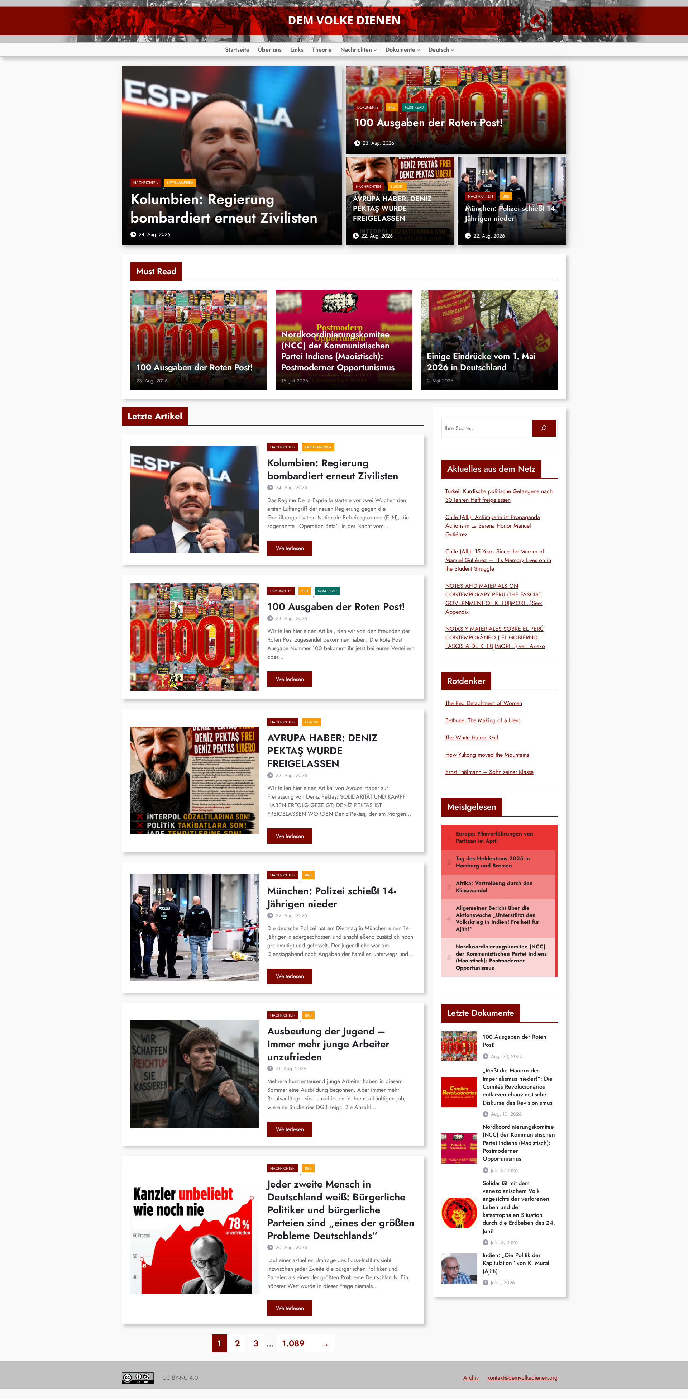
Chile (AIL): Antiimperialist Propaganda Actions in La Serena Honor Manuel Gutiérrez (492, 525)
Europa (397, 186)
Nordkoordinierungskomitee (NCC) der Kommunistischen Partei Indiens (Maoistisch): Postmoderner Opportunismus (338, 351)
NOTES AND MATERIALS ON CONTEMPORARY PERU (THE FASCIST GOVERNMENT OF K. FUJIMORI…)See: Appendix (494, 599)
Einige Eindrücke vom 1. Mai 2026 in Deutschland (481, 362)
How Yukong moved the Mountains (487, 755)
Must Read (414, 107)
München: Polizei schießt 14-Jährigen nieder (510, 213)
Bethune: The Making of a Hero (483, 720)
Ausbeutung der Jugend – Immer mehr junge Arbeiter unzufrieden (328, 1043)
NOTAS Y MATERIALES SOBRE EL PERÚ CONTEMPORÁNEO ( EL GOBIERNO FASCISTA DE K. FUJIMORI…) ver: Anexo (495, 637)
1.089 (293, 1343)
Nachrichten (145, 182)
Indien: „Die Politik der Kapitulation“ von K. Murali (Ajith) (517, 1263)
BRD (391, 107)
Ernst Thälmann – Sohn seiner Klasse (489, 772)
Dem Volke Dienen (344, 20)
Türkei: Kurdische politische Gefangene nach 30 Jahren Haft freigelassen (499, 495)
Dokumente (368, 107)
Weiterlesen (294, 550)
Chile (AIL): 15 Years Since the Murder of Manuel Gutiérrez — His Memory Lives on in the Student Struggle (498, 560)
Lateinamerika (180, 182)
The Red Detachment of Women (483, 703)
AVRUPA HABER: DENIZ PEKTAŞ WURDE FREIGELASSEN (392, 209)
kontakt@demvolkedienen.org (522, 1378)
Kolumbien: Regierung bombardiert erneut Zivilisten (223, 208)
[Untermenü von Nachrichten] (375, 50)
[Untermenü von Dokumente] (418, 50)
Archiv (471, 1378)
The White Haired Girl (471, 737)
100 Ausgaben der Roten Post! (428, 122)
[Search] (544, 428)
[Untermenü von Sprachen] (452, 50)
